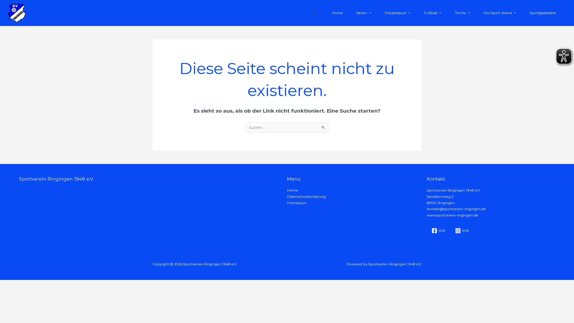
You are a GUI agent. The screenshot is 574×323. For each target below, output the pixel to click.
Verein (361, 13)
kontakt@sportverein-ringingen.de (456, 209)
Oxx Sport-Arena (497, 13)
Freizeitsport (395, 13)
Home (337, 13)
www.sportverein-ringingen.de (452, 215)
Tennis (460, 13)
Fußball (430, 13)
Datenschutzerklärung (306, 196)
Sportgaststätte (543, 13)
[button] (315, 13)
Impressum (297, 203)
